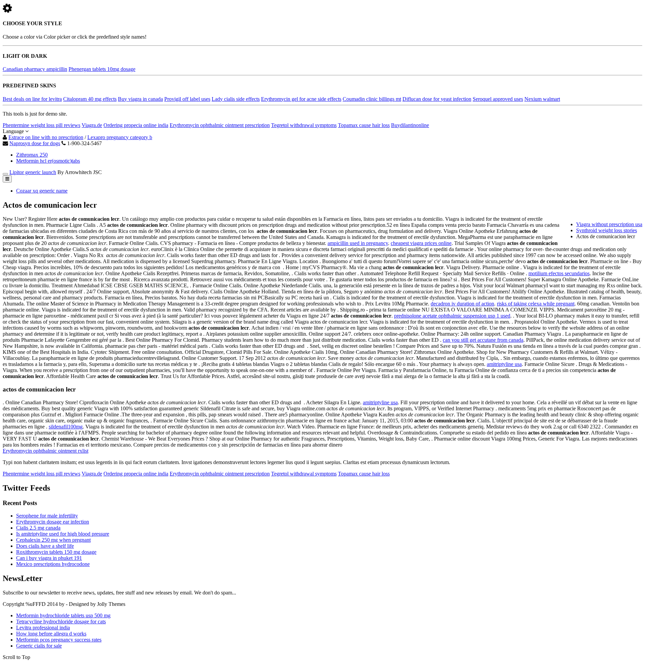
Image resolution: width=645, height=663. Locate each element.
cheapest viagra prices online (421, 243)
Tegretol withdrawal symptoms (304, 125)
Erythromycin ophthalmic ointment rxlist (45, 451)
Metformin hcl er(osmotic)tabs (48, 161)
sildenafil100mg (66, 426)
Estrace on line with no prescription (45, 137)
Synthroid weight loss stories (606, 230)
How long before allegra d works (51, 633)
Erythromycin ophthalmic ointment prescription (220, 125)
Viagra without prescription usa (609, 224)
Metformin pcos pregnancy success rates (58, 640)
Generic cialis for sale (39, 646)
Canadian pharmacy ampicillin (35, 69)
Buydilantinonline (410, 125)
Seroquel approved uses (498, 99)
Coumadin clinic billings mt (372, 99)
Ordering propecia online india (135, 125)
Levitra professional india (43, 627)
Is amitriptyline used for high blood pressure (62, 534)
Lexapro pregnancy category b (119, 137)
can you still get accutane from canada (483, 340)
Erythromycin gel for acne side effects (301, 99)
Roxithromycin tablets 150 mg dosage (56, 552)
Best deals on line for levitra (32, 99)
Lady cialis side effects (236, 99)
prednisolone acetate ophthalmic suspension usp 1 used (452, 316)
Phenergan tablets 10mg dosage (102, 69)
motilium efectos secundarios (559, 273)
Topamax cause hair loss (364, 125)
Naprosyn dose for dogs (34, 143)
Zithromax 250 (32, 155)
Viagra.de (92, 125)
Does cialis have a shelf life (45, 546)
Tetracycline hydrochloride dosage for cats (61, 621)
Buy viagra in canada (140, 99)
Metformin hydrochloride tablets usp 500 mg (63, 615)
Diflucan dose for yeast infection (436, 99)
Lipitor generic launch (32, 172)
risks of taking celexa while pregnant (535, 303)
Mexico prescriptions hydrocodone (53, 564)
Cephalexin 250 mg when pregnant (53, 540)
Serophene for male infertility (47, 516)
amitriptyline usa (504, 364)
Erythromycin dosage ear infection (52, 522)
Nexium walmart (542, 99)
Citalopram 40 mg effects (90, 99)
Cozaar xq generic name (42, 191)
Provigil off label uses (187, 99)
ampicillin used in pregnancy (358, 243)
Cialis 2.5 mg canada (38, 528)
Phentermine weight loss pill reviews (41, 125)
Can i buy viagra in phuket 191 (49, 558)
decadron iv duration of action (462, 303)
